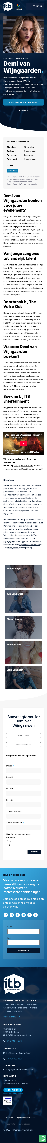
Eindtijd (9, 788)
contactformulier (10, 469)
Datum (9, 766)
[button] (28, 6)
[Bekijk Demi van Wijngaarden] (23, 576)
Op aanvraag (29, 159)
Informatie (23, 110)
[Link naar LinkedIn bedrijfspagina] (35, 915)
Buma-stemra (24, 1124)
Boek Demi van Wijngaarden (23, 102)
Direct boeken (27, 469)
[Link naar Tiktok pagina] (6, 915)
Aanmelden (23, 950)
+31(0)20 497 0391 (14, 1059)
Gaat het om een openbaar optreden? (18, 836)
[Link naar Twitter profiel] (29, 915)
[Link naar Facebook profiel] (18, 915)
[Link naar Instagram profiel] (12, 915)
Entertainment (22, 58)
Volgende (34, 852)
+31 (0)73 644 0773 (23, 465)
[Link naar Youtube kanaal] (23, 915)
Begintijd (10, 777)
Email (9, 938)
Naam (9, 927)
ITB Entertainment (20, 386)
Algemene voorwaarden (26, 1117)
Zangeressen (13, 170)
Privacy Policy (10, 1124)
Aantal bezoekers (14, 822)
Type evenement (14, 811)
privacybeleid (13, 548)
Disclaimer (9, 1117)
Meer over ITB (9, 1017)
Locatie (9, 800)
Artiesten (8, 58)
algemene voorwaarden (29, 544)
